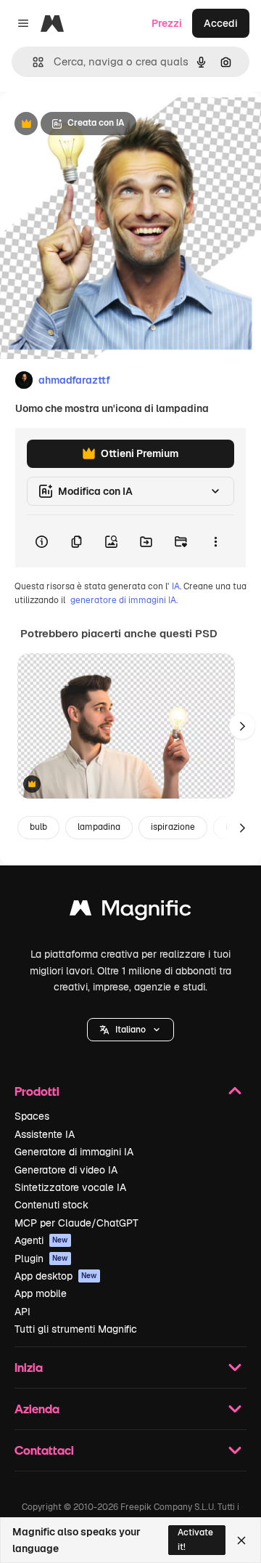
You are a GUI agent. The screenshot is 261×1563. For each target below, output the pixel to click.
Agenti (41, 1240)
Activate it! (195, 1539)
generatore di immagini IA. (124, 600)
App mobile (40, 1293)
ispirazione (173, 827)
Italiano (130, 1029)
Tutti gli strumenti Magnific (75, 1329)
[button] (130, 1029)
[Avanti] (242, 726)
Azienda (36, 1408)
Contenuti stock (51, 1204)
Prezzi (167, 23)
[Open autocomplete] (32, 62)
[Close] (241, 1540)
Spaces (31, 1116)
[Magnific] (130, 911)
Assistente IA (44, 1134)
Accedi (221, 23)
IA (176, 586)
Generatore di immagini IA (73, 1151)
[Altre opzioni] (215, 541)
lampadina (99, 827)
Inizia (28, 1367)
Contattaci (44, 1450)
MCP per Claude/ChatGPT (76, 1222)
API (22, 1311)
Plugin (41, 1258)
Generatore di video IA (65, 1169)
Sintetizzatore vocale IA (70, 1187)
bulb (38, 827)
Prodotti (36, 1091)
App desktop (55, 1276)
